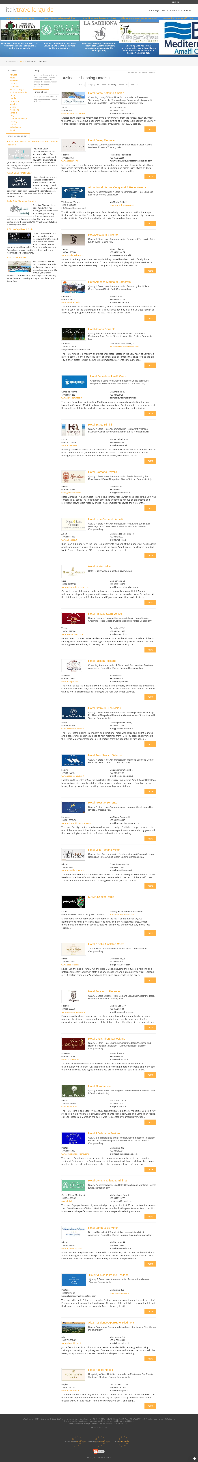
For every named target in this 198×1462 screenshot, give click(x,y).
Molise (13, 107)
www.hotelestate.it (70, 445)
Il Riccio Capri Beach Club (19, 229)
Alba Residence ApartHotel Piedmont (111, 1322)
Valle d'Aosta (15, 127)
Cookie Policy (105, 1457)
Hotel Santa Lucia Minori (103, 1227)
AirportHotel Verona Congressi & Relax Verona (117, 187)
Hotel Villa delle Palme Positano (109, 1275)
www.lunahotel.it (69, 539)
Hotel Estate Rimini (100, 424)
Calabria (13, 83)
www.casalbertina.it (70, 1059)
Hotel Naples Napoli (100, 1369)
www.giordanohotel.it (71, 492)
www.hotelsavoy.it (69, 160)
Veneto (13, 130)
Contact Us (102, 1427)
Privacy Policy (93, 1457)
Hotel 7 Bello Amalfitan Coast (106, 944)
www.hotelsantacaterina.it (73, 113)
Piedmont (14, 110)
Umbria (13, 124)
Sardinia (13, 113)
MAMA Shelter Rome (101, 896)
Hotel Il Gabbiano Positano (105, 1133)
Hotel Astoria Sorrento (102, 329)
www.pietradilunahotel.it (72, 728)
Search (165, 10)
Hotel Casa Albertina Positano (107, 1038)
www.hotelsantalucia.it (71, 1248)
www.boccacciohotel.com (73, 1012)
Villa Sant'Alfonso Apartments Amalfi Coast (139, 19)
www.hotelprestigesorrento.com (76, 823)
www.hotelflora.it (69, 1106)
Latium (13, 95)
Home (21, 61)
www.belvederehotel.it (71, 397)
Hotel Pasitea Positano (102, 660)
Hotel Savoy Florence (102, 140)
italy (30, 9)
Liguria (13, 98)
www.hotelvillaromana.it (72, 870)
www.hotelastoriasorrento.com (124, 346)
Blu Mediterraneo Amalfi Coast (178, 18)
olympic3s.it (66, 1201)
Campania (14, 86)
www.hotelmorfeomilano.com (75, 587)
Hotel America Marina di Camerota (109, 281)
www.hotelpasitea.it (70, 681)
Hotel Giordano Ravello (103, 472)
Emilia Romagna (17, 89)
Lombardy (14, 101)
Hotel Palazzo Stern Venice (105, 613)
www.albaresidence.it (71, 1343)
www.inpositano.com (119, 1293)
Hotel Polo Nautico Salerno (105, 755)
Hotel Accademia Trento (103, 234)
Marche (13, 104)
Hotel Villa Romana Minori (104, 849)
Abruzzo (13, 75)
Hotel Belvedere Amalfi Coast (108, 376)
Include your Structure (180, 10)
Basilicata (14, 81)
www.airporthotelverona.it (122, 204)
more (150, 129)
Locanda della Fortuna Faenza (19, 18)
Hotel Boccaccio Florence (104, 991)
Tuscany (13, 121)
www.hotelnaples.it (70, 1390)
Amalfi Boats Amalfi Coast (19, 173)
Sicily (12, 116)
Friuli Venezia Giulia (18, 92)
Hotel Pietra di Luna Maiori (105, 708)
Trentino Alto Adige (18, 118)
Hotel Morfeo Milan (100, 566)
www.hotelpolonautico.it (72, 775)
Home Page (153, 10)
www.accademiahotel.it (72, 255)
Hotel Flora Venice (100, 1086)
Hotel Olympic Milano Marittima (59, 18)
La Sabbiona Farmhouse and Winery (99, 18)
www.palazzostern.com (72, 634)
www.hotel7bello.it (70, 964)
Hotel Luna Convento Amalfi (105, 519)
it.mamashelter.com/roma (122, 914)
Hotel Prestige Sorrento (103, 802)
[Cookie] (194, 1458)
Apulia (12, 78)
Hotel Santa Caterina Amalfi (105, 93)
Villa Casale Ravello (16, 257)
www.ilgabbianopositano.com (75, 1153)
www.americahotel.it (70, 302)
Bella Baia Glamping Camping (21, 201)
